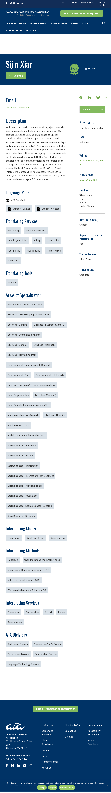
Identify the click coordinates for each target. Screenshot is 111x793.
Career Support (58, 23)
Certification (38, 23)
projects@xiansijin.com (17, 106)
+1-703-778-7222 (18, 758)
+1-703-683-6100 (21, 755)
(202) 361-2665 (88, 179)
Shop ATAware (87, 2)
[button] (81, 13)
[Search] (103, 23)
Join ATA (65, 2)
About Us (31, 30)
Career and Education (47, 732)
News (85, 23)
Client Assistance (16, 23)
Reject (53, 787)
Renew (75, 2)
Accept (41, 787)
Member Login (72, 725)
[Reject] (107, 785)
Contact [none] (86, 109)
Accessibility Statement (94, 732)
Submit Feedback (93, 742)
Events (74, 23)
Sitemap (69, 736)
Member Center (14, 30)
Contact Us (100, 2)
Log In (102, 5)
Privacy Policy (95, 725)
